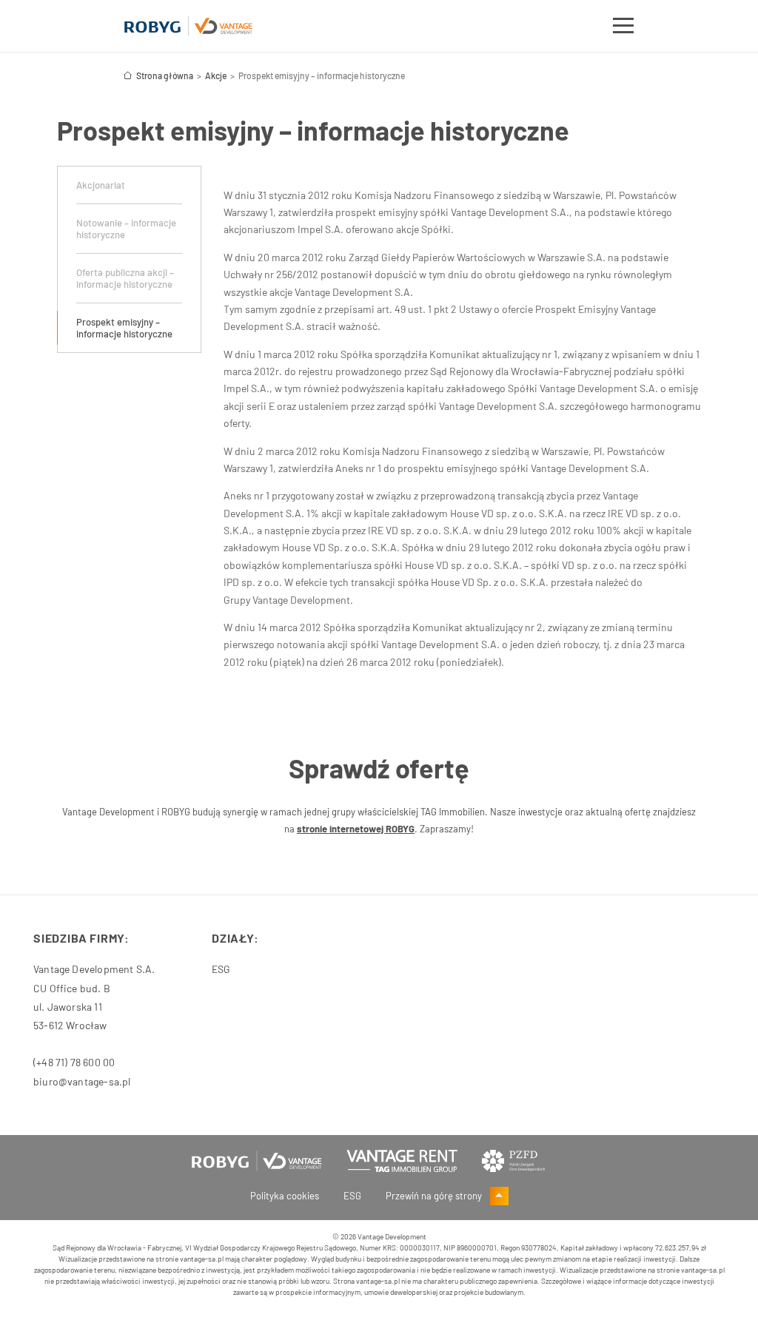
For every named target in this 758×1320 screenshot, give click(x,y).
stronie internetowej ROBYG (356, 829)
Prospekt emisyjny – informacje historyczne (124, 328)
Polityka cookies (284, 1196)
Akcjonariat (100, 185)
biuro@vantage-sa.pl (81, 1081)
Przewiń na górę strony (435, 1196)
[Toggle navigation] (623, 28)
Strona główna (164, 75)
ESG (221, 969)
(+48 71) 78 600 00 (74, 1062)
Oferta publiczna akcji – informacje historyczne (125, 278)
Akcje (216, 75)
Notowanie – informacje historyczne (126, 228)
